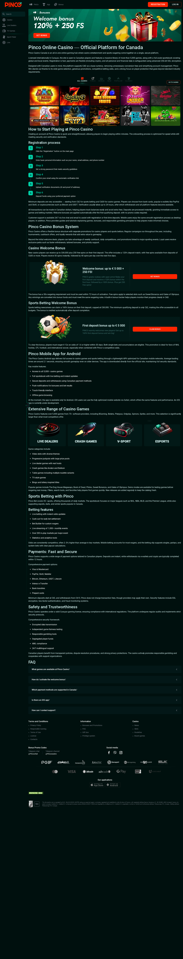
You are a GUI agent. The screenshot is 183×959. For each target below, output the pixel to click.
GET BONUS (41, 35)
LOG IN (175, 4)
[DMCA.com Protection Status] (35, 793)
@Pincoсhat (33, 754)
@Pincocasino (51, 754)
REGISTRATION (158, 4)
